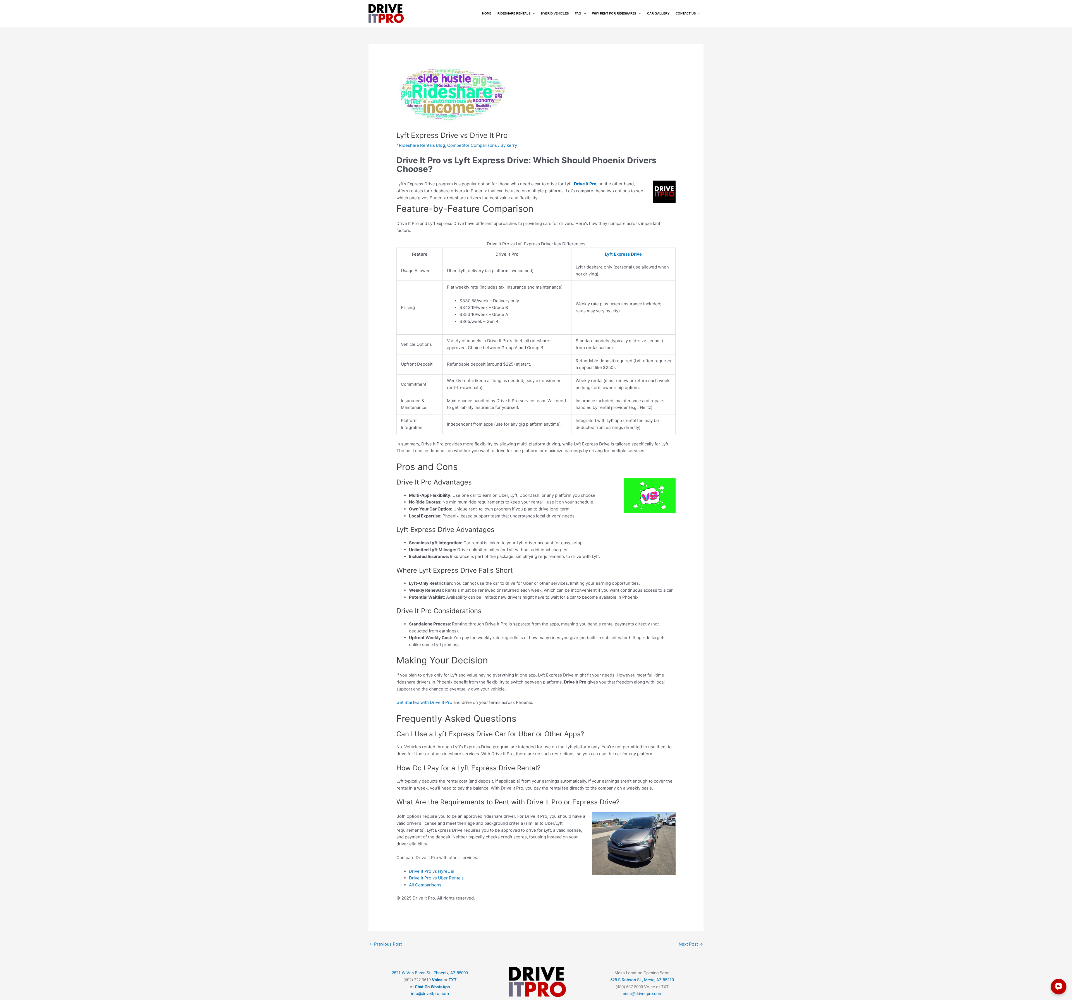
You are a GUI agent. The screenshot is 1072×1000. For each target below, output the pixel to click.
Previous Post (385, 944)
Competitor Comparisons (472, 145)
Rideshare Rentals (513, 13)
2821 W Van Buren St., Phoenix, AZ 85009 (430, 972)
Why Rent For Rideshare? (614, 13)
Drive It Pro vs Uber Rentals (436, 878)
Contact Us (686, 13)
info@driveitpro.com (430, 993)
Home (486, 13)
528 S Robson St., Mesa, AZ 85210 (642, 979)
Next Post (691, 944)
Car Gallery (658, 13)
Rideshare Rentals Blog (422, 145)
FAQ (578, 13)
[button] (532, 13)
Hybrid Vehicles (555, 13)
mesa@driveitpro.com (641, 993)
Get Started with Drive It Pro (424, 702)
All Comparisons (425, 885)
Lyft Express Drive (623, 254)
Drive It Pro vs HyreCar (431, 871)
